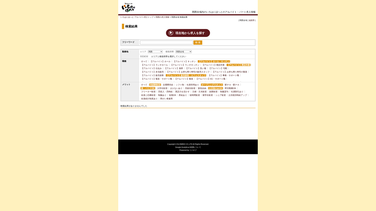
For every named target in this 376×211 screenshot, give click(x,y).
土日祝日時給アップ (237, 95)
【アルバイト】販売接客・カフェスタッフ (185, 75)
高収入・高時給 (165, 91)
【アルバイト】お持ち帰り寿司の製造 (229, 72)
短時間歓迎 (195, 95)
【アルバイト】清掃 (173, 68)
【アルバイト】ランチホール (154, 65)
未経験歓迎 (155, 85)
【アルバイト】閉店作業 (238, 65)
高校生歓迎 (190, 88)
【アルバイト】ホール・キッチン (213, 61)
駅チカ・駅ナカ (232, 85)
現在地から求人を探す (190, 33)
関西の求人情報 (162, 17)
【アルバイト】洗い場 (196, 68)
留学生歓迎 (208, 95)
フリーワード (128, 42)
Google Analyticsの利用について (188, 147)
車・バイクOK (148, 88)
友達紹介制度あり (149, 98)
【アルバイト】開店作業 (213, 65)
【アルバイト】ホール (160, 61)
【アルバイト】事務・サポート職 (223, 75)
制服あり (162, 95)
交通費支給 (168, 85)
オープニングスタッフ (212, 85)
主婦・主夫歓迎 (199, 91)
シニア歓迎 (220, 95)
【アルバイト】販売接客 (152, 75)
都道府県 (170, 51)
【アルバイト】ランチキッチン (185, 65)
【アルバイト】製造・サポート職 (156, 79)
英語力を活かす (182, 91)
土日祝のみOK (215, 88)
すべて (144, 61)
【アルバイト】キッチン (184, 61)
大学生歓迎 (162, 88)
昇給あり (183, 95)
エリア (143, 51)
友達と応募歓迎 (148, 95)
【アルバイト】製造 (184, 79)
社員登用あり (193, 85)
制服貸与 (224, 91)
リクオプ (193, 150)
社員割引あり (237, 91)
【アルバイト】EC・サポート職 (210, 79)
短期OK (172, 95)
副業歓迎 (213, 91)
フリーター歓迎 (148, 91)
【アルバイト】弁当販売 (152, 72)
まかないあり (176, 88)
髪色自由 (202, 88)
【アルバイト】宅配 (218, 68)
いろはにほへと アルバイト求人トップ (136, 17)
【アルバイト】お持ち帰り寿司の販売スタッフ (188, 72)
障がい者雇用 (166, 98)
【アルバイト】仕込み (151, 68)
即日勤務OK (230, 88)
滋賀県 (252, 20)
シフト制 (180, 85)
